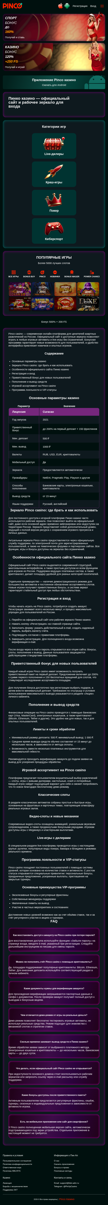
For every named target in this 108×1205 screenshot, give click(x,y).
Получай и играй (15, 67)
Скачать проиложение (64, 1164)
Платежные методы (63, 1171)
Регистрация (80, 6)
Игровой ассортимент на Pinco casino (34, 385)
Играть (20, 287)
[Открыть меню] (102, 6)
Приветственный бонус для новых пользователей (41, 377)
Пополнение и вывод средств (29, 381)
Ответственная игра (12, 1167)
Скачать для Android (54, 85)
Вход (93, 6)
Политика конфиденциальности (17, 1164)
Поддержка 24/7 (10, 1190)
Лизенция (7, 1183)
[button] (103, 1193)
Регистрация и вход (23, 373)
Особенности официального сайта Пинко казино (40, 369)
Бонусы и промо (61, 1167)
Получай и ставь (14, 37)
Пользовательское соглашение (17, 1161)
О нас (56, 1161)
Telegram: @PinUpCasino (65, 1186)
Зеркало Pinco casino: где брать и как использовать (42, 365)
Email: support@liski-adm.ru (66, 1183)
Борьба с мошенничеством (15, 1186)
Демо (20, 291)
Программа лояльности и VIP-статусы (34, 390)
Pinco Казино (66, 1199)
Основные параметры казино (29, 361)
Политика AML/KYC (12, 1171)
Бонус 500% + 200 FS (54, 321)
